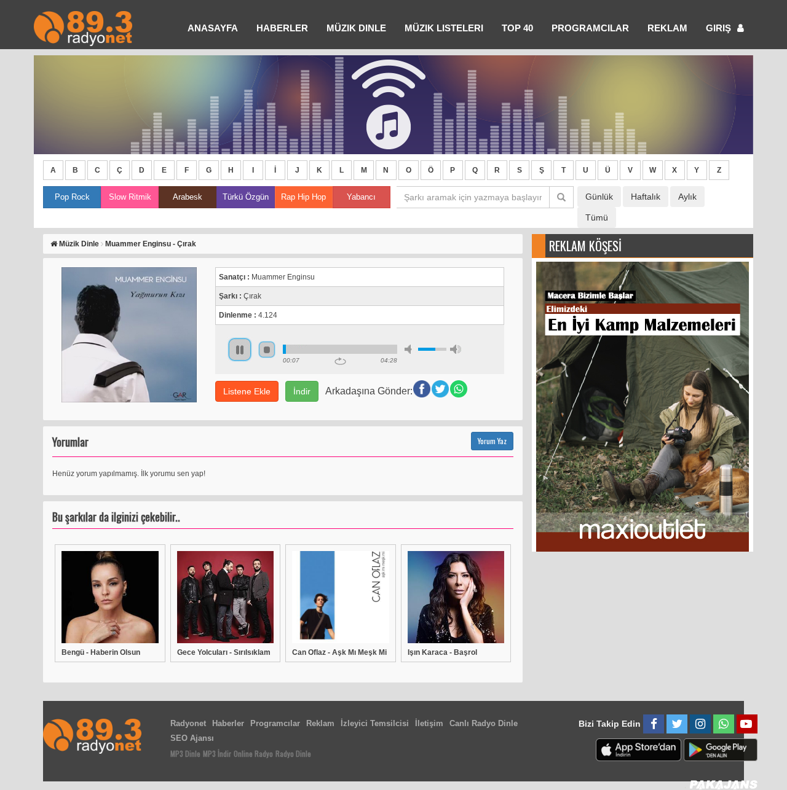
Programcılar (590, 28)
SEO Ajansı (192, 738)
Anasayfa (213, 28)
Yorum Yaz (492, 441)
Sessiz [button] (410, 349)
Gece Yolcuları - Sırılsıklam (224, 652)
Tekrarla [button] (340, 361)
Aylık (687, 196)
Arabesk (187, 196)
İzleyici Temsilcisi (375, 723)
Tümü (596, 217)
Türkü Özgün (246, 196)
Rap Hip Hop (303, 196)
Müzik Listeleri (444, 28)
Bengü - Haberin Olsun (100, 652)
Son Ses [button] (455, 349)
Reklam (667, 28)
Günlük (599, 196)
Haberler (228, 723)
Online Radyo (253, 753)
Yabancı (361, 196)
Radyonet (188, 723)
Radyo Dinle (293, 753)
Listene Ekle (247, 391)
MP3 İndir (217, 753)
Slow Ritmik (130, 196)
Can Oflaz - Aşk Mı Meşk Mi (339, 652)
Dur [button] (266, 349)
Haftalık (645, 196)
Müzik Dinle (356, 28)
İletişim (429, 723)
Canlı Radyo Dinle (483, 723)
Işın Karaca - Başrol (442, 652)
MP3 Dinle (185, 753)
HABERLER (282, 28)
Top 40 (517, 28)
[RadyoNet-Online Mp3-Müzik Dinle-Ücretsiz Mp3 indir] (83, 27)
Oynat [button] (239, 349)
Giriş (720, 28)
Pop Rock (72, 196)
